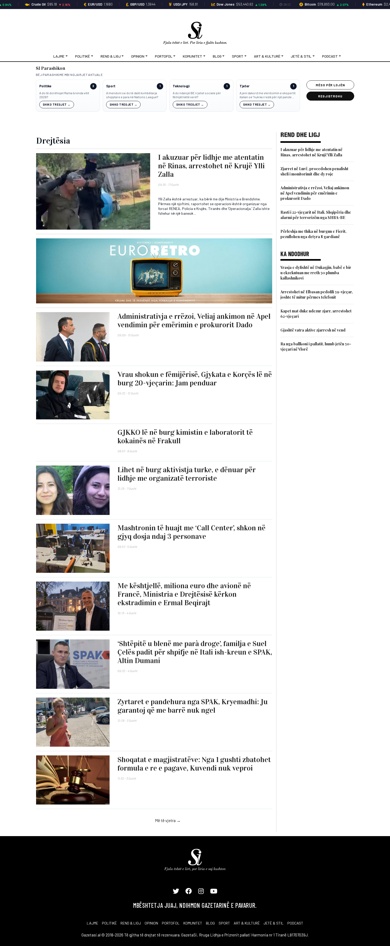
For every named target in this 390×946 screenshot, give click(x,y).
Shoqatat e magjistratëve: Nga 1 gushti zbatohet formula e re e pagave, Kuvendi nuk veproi (194, 764)
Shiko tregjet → (57, 104)
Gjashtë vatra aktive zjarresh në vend (312, 330)
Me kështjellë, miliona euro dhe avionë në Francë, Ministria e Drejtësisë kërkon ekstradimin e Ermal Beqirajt (184, 594)
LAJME (92, 923)
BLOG (210, 923)
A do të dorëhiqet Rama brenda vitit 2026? (64, 95)
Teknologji (181, 86)
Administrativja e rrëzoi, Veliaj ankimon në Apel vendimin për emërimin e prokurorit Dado (194, 320)
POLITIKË (109, 923)
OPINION (151, 923)
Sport (237, 56)
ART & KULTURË (247, 923)
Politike (45, 86)
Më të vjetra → (168, 820)
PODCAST (295, 923)
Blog (217, 56)
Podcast (330, 56)
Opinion (137, 56)
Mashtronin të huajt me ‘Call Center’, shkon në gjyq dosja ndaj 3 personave (192, 532)
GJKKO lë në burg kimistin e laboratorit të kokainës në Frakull (185, 436)
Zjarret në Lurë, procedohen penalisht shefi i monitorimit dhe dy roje (314, 171)
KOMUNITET (192, 923)
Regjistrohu (330, 96)
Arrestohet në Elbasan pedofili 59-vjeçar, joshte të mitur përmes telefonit (316, 294)
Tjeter (244, 86)
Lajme (58, 56)
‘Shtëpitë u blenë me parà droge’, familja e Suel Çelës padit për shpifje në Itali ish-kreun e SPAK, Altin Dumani (195, 652)
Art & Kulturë (267, 56)
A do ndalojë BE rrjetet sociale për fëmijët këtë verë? (197, 95)
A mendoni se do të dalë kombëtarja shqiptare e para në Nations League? (132, 95)
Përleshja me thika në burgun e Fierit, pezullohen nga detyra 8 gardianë (313, 234)
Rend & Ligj (111, 56)
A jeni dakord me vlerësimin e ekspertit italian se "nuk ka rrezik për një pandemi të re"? (268, 95)
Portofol (163, 56)
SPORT (224, 923)
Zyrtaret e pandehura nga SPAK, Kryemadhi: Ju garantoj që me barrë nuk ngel (193, 706)
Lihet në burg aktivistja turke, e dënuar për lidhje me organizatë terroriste (187, 474)
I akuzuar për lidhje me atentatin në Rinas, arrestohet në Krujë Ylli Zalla (211, 166)
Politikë (82, 56)
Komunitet (192, 56)
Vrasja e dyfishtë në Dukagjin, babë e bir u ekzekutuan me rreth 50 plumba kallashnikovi (315, 273)
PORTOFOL (171, 923)
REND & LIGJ (130, 923)
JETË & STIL (273, 923)
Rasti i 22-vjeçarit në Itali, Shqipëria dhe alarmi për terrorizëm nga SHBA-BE (315, 215)
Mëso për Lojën (330, 85)
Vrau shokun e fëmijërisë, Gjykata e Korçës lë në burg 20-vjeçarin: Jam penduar (195, 379)
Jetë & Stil (301, 56)
